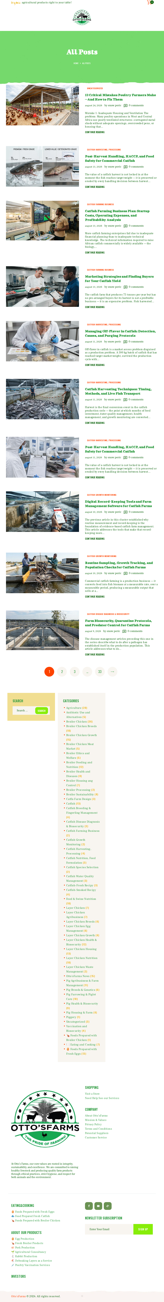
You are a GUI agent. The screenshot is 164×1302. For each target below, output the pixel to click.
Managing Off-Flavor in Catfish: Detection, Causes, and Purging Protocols (120, 333)
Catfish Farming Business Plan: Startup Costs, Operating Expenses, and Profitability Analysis (117, 215)
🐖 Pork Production (23, 1247)
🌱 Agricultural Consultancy (28, 1252)
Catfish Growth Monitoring (101, 494)
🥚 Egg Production (22, 1239)
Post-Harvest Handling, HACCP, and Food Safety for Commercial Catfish (119, 158)
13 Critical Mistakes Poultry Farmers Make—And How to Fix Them (120, 97)
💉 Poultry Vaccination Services (30, 1265)
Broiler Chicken (76, 722)
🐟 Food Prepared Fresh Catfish (30, 1216)
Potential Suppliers (97, 1133)
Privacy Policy (93, 1124)
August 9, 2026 (93, 631)
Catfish (70, 804)
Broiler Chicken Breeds (81, 726)
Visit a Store (92, 1093)
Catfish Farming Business (100, 204)
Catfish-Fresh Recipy (79, 885)
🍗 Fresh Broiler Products (27, 1243)
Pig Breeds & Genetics (80, 990)
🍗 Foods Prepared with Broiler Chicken (35, 1220)
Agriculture (74, 708)
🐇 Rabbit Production (24, 1256)
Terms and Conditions (98, 1128)
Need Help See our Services (102, 1098)
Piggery (71, 1017)
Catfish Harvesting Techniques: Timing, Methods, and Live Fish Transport (118, 391)
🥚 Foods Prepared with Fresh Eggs (32, 1211)
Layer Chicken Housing (81, 949)
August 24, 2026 (93, 105)
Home (76, 63)
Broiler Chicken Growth (81, 735)
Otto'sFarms (18, 1296)
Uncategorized (95, 88)
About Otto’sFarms (96, 1115)
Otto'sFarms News (78, 976)
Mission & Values (95, 1120)
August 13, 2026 (93, 166)
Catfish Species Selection (82, 867)
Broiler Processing (78, 790)
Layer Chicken (75, 908)
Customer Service (96, 1137)
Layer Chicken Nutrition (82, 958)
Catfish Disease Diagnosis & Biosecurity (108, 613)
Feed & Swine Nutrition (81, 899)
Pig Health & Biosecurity (82, 1004)
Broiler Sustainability (80, 794)
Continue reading (94, 132)
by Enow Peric (113, 105)
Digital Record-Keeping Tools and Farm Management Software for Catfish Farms (118, 503)
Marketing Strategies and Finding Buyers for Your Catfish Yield (119, 278)
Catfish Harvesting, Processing (104, 149)
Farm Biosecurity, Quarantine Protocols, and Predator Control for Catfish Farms (118, 623)
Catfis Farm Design (78, 799)
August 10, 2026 (93, 512)
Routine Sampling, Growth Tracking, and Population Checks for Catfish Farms (119, 565)
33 (101, 671)
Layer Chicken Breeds (80, 922)
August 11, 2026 (93, 341)
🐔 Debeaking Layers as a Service (31, 1260)
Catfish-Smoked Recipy (81, 890)
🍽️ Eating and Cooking (81, 1044)
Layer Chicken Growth (80, 935)
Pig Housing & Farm (79, 1012)
